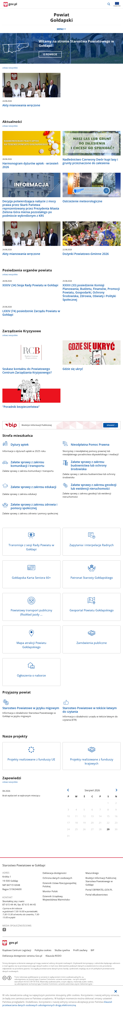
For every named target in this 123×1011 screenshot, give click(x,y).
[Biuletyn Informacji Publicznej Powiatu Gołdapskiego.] (61, 425)
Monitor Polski (50, 891)
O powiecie (50, 54)
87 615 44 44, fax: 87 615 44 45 (19, 904)
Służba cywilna (62, 950)
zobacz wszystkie (10, 67)
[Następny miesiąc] (116, 790)
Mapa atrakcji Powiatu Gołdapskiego (31, 645)
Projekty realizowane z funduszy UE (31, 759)
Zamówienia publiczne (91, 643)
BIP (92, 950)
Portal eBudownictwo (97, 894)
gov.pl (13, 943)
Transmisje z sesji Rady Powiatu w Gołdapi (31, 547)
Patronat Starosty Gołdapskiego (91, 577)
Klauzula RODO (54, 955)
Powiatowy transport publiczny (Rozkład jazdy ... (31, 612)
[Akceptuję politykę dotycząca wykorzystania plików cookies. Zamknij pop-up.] (115, 991)
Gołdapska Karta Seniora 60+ (31, 577)
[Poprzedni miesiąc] (68, 790)
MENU (60, 28)
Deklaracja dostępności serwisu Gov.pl (22, 955)
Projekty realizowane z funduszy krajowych (91, 761)
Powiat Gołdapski (61, 17)
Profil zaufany (80, 950)
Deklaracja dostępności (54, 872)
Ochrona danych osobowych (57, 877)
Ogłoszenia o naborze (31, 675)
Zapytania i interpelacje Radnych (91, 545)
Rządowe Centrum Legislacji (16, 950)
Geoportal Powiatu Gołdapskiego (92, 610)
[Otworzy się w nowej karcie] (4, 930)
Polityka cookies (43, 950)
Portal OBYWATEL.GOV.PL (99, 889)
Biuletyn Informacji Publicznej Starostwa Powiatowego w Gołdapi (101, 881)
